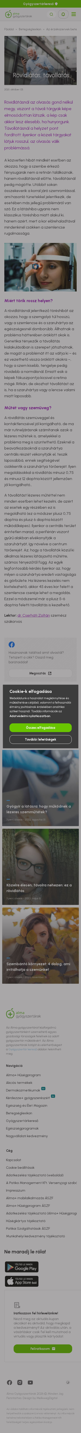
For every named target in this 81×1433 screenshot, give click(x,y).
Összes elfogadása (40, 728)
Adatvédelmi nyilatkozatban (30, 716)
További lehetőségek (40, 739)
